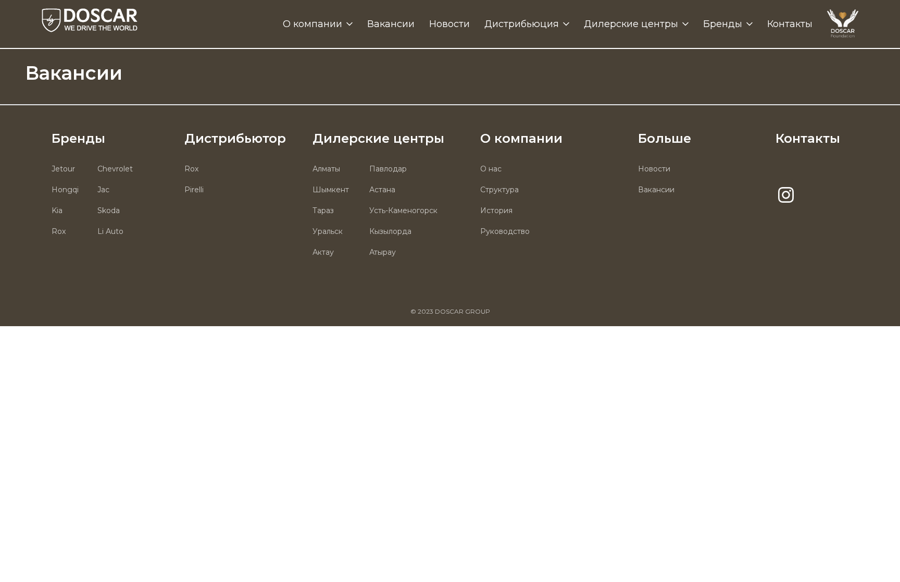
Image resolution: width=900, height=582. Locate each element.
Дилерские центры (631, 24)
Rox (59, 231)
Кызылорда (390, 231)
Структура (499, 189)
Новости (449, 24)
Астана (382, 189)
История (496, 210)
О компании (312, 24)
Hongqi (65, 189)
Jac (103, 189)
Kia (57, 210)
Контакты (790, 24)
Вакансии (391, 24)
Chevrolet (115, 169)
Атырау (382, 252)
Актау (323, 252)
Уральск (327, 231)
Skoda (108, 210)
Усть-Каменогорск (403, 210)
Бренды (722, 24)
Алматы (326, 169)
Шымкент (330, 189)
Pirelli (194, 189)
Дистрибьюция (521, 24)
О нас (491, 169)
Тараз (323, 210)
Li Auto (110, 231)
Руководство (505, 231)
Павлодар (388, 169)
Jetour (63, 169)
